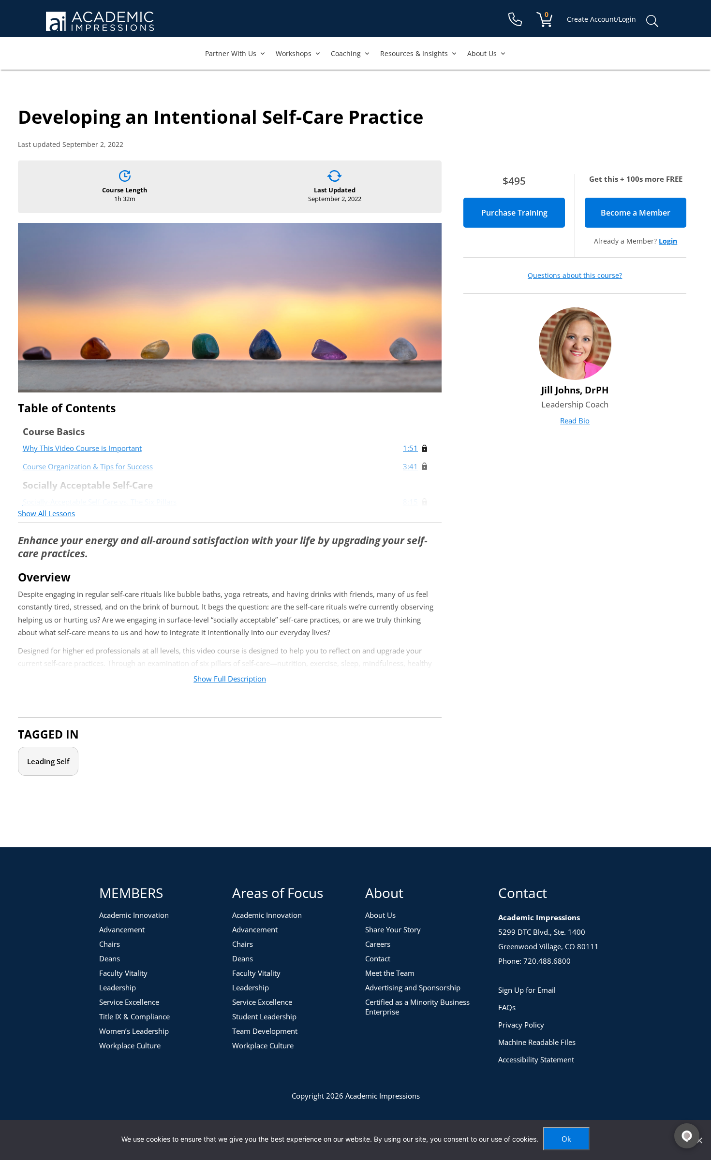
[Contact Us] (515, 20)
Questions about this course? (575, 275)
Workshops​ (293, 53)
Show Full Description (229, 678)
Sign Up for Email (527, 990)
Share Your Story (393, 929)
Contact (377, 958)
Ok (566, 1139)
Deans (109, 958)
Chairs (109, 944)
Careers (377, 944)
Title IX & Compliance (134, 1016)
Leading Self (48, 761)
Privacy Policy (521, 1025)
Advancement (122, 929)
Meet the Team (390, 973)
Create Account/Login (601, 19)
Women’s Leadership (134, 1031)
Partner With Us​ (230, 53)
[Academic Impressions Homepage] (100, 25)
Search (652, 21)
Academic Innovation (134, 915)
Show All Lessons (46, 513)
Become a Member (643, 212)
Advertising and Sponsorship (412, 987)
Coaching (346, 53)
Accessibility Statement (536, 1059)
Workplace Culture (130, 1045)
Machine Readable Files (537, 1042)
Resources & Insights (414, 53)
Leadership (117, 987)
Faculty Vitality (123, 973)
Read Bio (575, 420)
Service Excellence (129, 1002)
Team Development (264, 1031)
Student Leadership (264, 1016)
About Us (482, 53)
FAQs (507, 1007)
